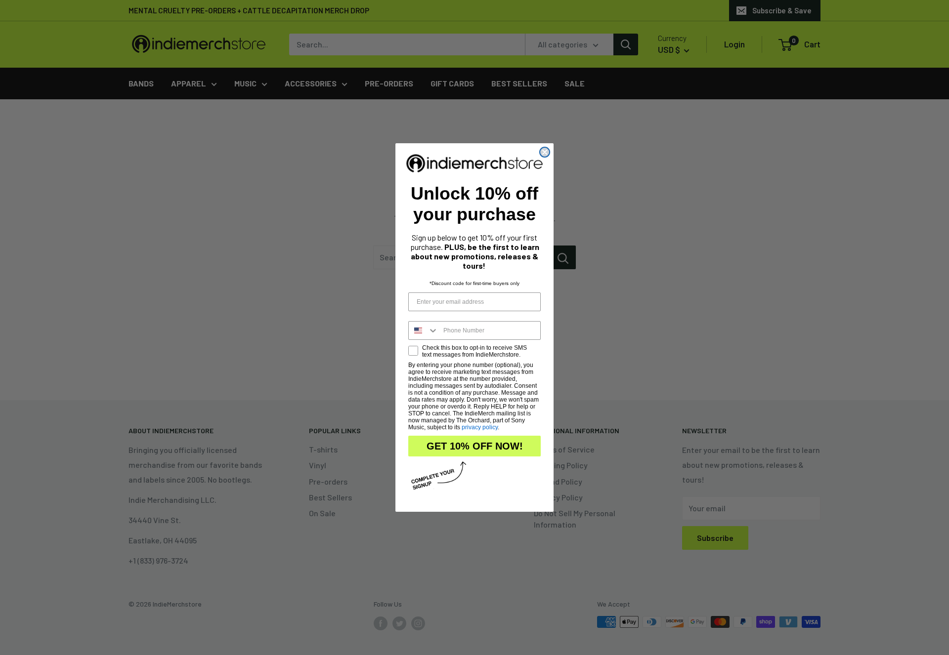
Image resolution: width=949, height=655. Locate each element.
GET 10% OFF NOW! (475, 446)
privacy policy (480, 427)
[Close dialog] (545, 152)
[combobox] (423, 330)
